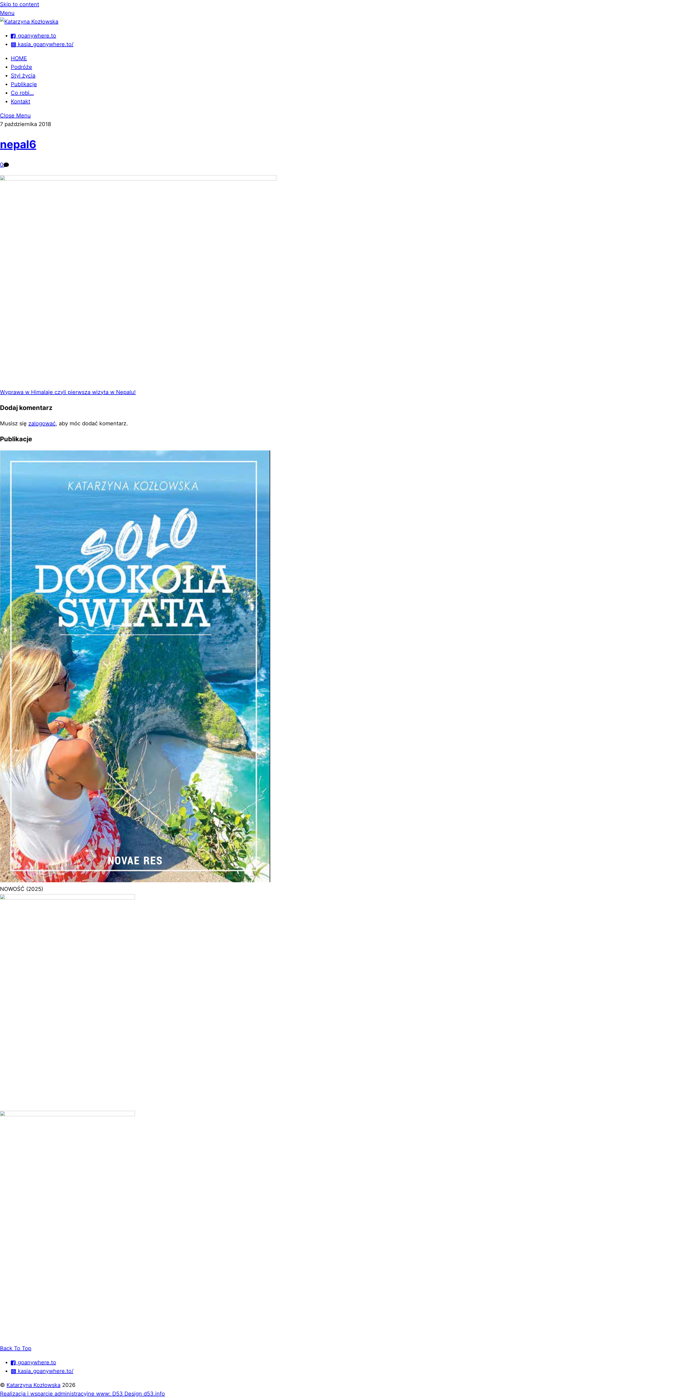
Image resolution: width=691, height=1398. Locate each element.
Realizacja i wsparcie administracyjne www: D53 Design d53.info (82, 1393)
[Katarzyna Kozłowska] (29, 21)
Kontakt (20, 101)
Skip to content (19, 4)
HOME (19, 58)
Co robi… (22, 93)
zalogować (42, 423)
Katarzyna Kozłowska (33, 1385)
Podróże (21, 67)
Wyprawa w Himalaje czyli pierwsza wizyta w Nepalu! (68, 392)
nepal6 (18, 144)
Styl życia (23, 75)
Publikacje (24, 84)
